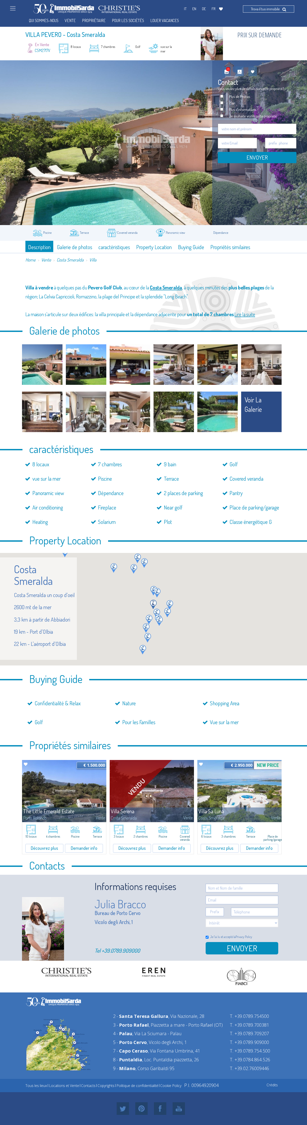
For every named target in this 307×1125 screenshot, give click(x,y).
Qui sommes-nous (43, 20)
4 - (122, 1033)
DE (204, 8)
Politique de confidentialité (137, 1085)
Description (39, 246)
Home (30, 260)
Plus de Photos (239, 96)
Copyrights (106, 1085)
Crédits (272, 1084)
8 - (127, 1060)
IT (185, 8)
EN (194, 8)
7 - (130, 1051)
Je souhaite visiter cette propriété (253, 116)
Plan (232, 103)
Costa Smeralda (70, 260)
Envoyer (257, 157)
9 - (124, 1068)
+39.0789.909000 (121, 950)
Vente (46, 260)
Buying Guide (191, 246)
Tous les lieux (36, 1085)
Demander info (84, 848)
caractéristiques (114, 246)
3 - (131, 1025)
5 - (130, 1042)
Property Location (154, 246)
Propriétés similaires (230, 246)
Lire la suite (244, 314)
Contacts (88, 1085)
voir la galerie (253, 404)
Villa (92, 260)
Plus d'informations (242, 109)
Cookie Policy (170, 1085)
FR (214, 8)
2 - (140, 1016)
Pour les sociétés (128, 20)
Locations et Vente (64, 1085)
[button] (114, 568)
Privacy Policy (244, 937)
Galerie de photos (74, 246)
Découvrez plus (44, 848)
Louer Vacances (164, 20)
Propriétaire (94, 20)
